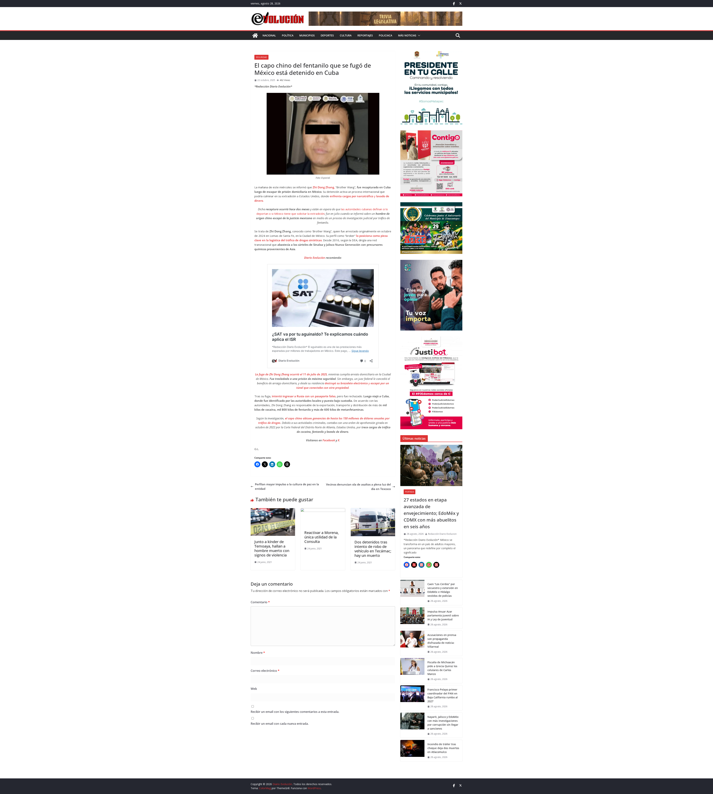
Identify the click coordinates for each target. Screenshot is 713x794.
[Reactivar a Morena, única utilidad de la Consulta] (323, 510)
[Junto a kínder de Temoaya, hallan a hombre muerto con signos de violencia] (273, 510)
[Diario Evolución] (255, 35)
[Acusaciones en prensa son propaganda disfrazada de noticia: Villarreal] (412, 643)
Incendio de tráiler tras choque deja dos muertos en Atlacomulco (443, 748)
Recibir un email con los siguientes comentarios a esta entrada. (295, 712)
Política (287, 35)
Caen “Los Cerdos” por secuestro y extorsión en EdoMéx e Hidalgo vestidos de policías (442, 589)
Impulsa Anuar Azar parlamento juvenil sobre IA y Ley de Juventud (443, 615)
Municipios (307, 35)
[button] (418, 35)
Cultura (345, 35)
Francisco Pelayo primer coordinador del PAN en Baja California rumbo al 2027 (442, 695)
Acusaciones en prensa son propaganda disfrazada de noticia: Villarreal (441, 640)
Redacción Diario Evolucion (442, 533)
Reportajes (365, 35)
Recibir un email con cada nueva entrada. (280, 724)
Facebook (329, 440)
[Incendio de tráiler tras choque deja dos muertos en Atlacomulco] (412, 750)
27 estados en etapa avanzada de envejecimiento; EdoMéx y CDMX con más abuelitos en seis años (431, 513)
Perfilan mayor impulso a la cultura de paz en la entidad (287, 486)
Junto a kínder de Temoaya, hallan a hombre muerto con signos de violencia (271, 548)
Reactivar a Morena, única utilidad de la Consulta (321, 537)
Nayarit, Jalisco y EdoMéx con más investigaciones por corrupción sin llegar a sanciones (443, 722)
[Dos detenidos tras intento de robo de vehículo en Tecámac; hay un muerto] (373, 510)
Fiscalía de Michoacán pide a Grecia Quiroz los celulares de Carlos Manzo (442, 668)
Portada (409, 492)
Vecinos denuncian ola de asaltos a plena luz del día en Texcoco (358, 487)
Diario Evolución (314, 257)
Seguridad (261, 57)
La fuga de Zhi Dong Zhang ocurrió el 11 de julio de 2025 (291, 374)
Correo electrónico (265, 671)
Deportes (327, 35)
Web (254, 689)
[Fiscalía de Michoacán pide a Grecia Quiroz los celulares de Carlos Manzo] (412, 670)
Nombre (258, 653)
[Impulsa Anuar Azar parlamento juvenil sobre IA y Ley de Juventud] (412, 618)
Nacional (269, 35)
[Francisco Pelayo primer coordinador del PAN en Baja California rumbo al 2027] (412, 697)
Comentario (260, 602)
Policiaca (385, 35)
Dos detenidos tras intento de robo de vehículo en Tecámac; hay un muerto (372, 549)
